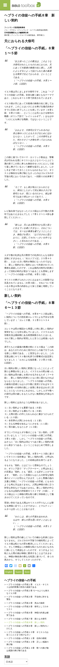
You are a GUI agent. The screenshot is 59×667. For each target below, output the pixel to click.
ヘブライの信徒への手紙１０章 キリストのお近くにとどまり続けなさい (27, 633)
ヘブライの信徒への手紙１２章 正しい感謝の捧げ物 (27, 643)
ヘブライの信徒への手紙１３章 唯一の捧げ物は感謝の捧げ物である (27, 649)
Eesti (27, 572)
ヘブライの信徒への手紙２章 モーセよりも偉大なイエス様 (27, 591)
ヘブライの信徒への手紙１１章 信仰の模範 (26, 638)
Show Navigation (5, 5)
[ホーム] (26, 4)
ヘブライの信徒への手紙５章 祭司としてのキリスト (27, 607)
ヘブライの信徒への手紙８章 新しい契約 (25, 622)
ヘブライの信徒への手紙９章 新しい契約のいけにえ (27, 627)
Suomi (18, 572)
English (8, 572)
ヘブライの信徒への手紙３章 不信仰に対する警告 (27, 598)
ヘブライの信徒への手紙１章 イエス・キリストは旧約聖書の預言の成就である (27, 585)
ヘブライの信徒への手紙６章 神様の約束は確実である (27, 613)
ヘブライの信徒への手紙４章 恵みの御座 (25, 603)
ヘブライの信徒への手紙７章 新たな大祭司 (26, 619)
